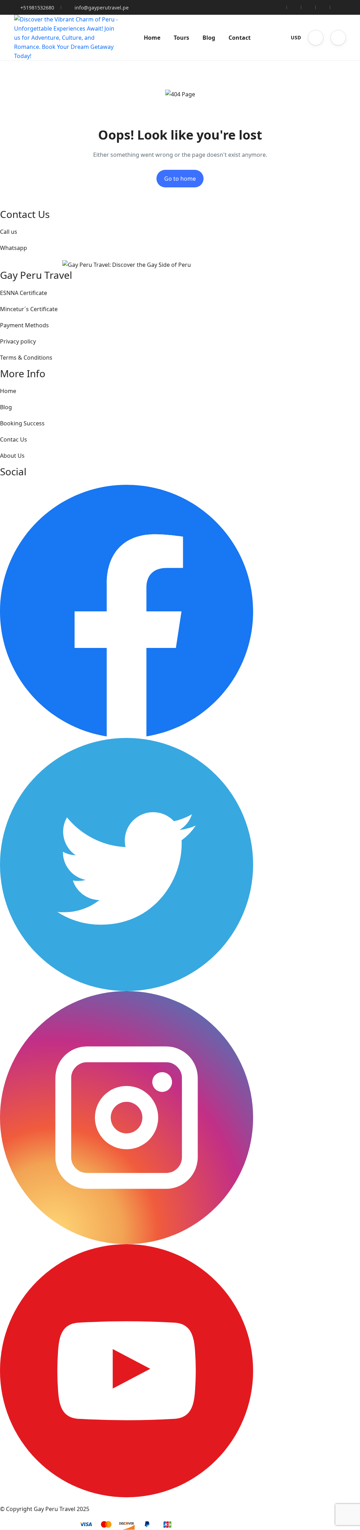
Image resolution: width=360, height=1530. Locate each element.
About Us (12, 455)
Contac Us (13, 439)
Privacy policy (18, 341)
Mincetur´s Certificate (29, 309)
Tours (181, 37)
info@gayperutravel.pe (102, 7)
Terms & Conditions (26, 357)
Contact (240, 37)
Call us (8, 232)
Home (152, 37)
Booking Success (22, 423)
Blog (208, 37)
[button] (315, 37)
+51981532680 (37, 7)
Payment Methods (24, 325)
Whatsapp (13, 248)
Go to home (180, 178)
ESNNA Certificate (23, 293)
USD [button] (296, 37)
